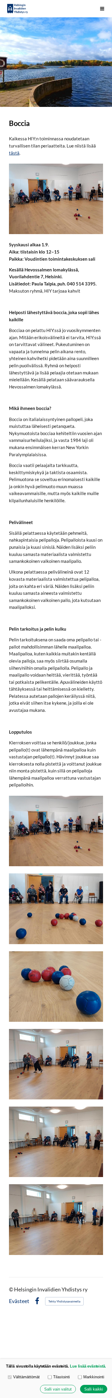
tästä (14, 153)
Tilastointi (61, 1377)
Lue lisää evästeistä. (88, 1366)
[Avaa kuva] (56, 831)
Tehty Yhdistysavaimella (64, 1301)
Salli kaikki (93, 1389)
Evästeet (19, 1301)
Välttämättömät (26, 1377)
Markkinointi (93, 1377)
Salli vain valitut (58, 1389)
